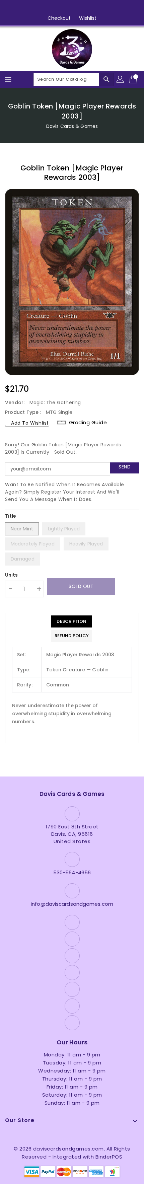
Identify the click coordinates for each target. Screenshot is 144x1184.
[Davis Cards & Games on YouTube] (72, 8)
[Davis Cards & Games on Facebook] (34, 8)
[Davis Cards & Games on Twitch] (97, 8)
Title (10, 516)
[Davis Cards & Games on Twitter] (47, 8)
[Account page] (120, 79)
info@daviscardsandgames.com (72, 903)
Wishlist (88, 18)
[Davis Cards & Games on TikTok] (110, 8)
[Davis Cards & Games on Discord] (85, 8)
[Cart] (134, 79)
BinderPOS (109, 1156)
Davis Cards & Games (72, 126)
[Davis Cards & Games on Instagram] (59, 8)
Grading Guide (88, 422)
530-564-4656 (72, 872)
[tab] (71, 621)
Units (11, 575)
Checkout (59, 18)
